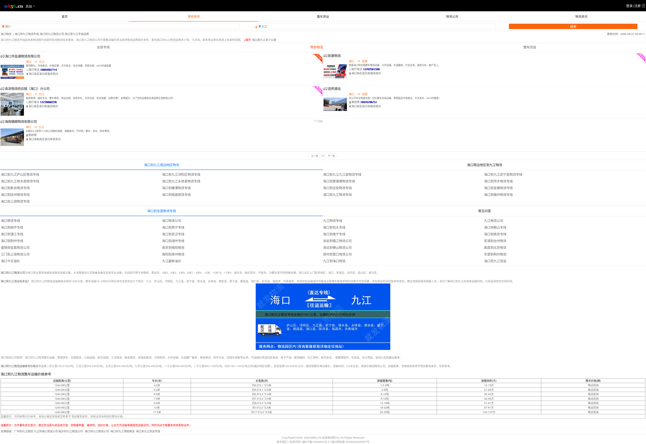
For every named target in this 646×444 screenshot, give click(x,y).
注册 (637, 5)
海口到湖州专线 (173, 240)
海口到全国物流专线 (161, 210)
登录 (629, 5)
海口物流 (6, 34)
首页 (65, 16)
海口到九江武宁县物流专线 (503, 174)
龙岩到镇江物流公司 (337, 240)
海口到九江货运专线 (148, 431)
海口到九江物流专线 (337, 194)
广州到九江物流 (23, 431)
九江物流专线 (332, 220)
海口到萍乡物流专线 (498, 181)
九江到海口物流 (334, 261)
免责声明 (295, 442)
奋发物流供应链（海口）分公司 (27, 88)
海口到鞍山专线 (495, 227)
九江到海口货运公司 (46, 431)
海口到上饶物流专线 (15, 201)
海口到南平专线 (12, 227)
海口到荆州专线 (12, 240)
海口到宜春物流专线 (498, 187)
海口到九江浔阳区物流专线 (181, 174)
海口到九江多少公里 (264, 40)
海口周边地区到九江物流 (484, 164)
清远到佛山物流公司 (337, 247)
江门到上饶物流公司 (15, 254)
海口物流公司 (171, 220)
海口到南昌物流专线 (176, 194)
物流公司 (452, 16)
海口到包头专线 (334, 227)
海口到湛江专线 (12, 234)
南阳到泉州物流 (173, 254)
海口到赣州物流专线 (498, 194)
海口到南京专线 (495, 234)
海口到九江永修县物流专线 (181, 181)
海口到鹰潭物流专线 (176, 187)
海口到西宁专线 (173, 227)
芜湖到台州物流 (495, 240)
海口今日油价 (10, 261)
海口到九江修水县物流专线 (20, 181)
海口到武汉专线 (173, 234)
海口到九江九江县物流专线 (342, 174)
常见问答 (484, 210)
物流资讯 (581, 16)
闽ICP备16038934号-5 (315, 442)
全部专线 (103, 47)
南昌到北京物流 (495, 247)
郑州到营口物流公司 (337, 254)
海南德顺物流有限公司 (21, 121)
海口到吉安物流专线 (337, 187)
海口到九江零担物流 (122, 431)
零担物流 (194, 16)
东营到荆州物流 (495, 254)
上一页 (314, 155)
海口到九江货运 (495, 261)
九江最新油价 (171, 261)
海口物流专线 (10, 220)
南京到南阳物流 (173, 247)
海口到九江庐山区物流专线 (20, 174)
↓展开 (247, 40)
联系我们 (282, 442)
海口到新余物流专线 (15, 187)
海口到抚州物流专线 (15, 194)
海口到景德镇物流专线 (339, 181)
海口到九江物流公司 (97, 431)
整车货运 (323, 16)
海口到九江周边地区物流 (161, 164)
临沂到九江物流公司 (71, 431)
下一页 (331, 155)
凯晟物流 (334, 55)
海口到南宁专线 (334, 234)
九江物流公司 (493, 220)
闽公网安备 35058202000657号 (350, 442)
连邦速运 (334, 88)
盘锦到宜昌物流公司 (15, 247)
